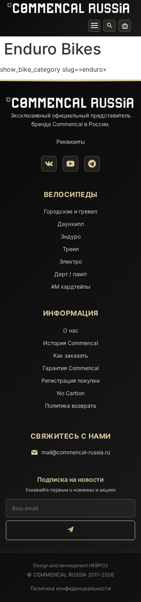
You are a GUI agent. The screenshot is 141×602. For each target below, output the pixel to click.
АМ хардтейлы (70, 286)
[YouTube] (70, 164)
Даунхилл (71, 224)
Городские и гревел (70, 211)
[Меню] (94, 26)
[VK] (49, 164)
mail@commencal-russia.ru (76, 452)
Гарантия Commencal (71, 368)
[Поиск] (109, 25)
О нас (70, 330)
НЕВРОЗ (98, 565)
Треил (71, 249)
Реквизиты (70, 141)
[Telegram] (92, 164)
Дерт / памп (70, 274)
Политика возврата (70, 405)
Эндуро (71, 236)
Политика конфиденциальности (71, 588)
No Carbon (71, 393)
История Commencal (70, 343)
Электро (71, 261)
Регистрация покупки (70, 380)
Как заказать (70, 355)
